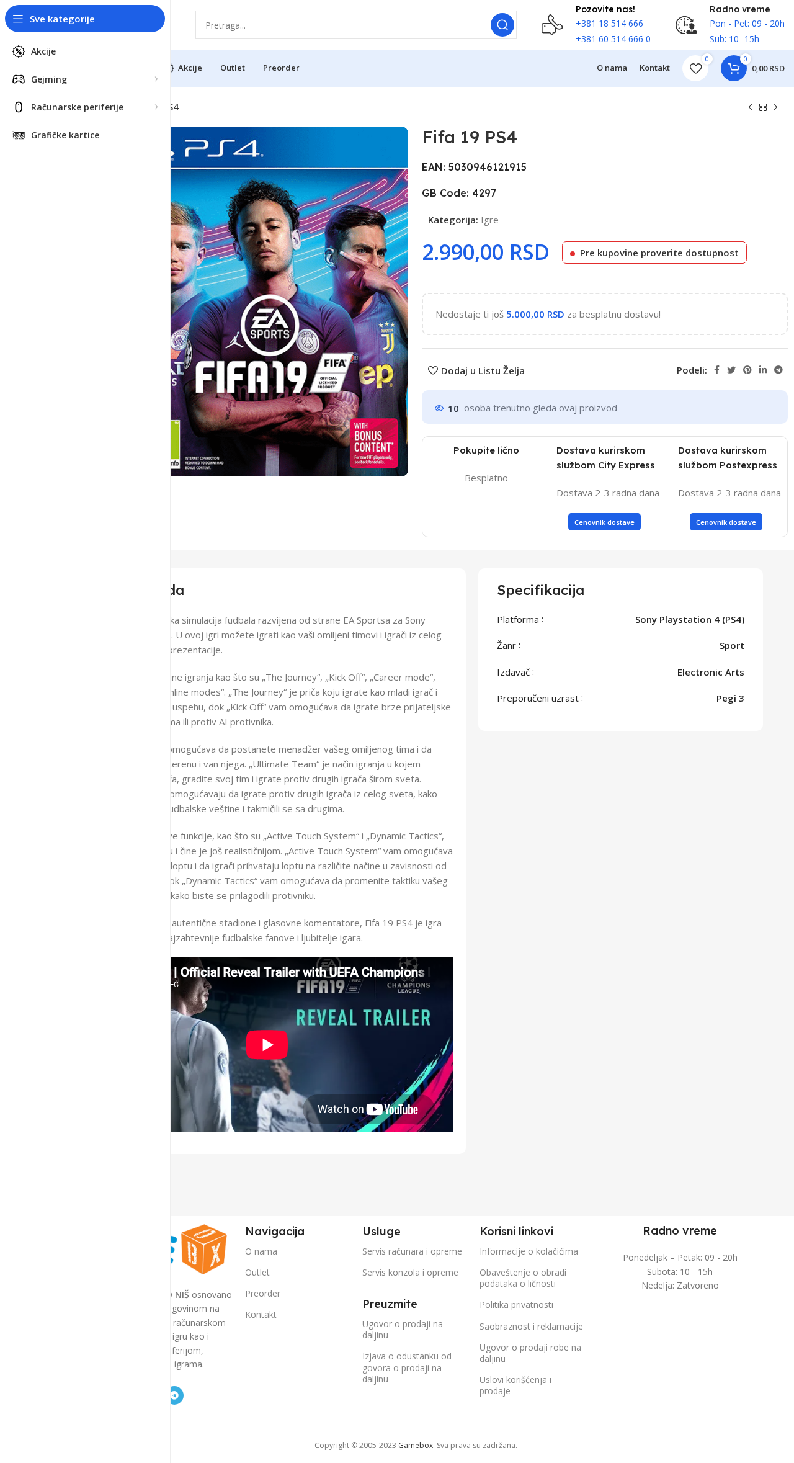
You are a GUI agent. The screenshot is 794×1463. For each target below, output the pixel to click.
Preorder (262, 1293)
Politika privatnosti (516, 1304)
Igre (490, 219)
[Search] (502, 25)
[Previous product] (750, 108)
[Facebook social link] (716, 370)
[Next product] (775, 108)
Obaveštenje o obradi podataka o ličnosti (523, 1277)
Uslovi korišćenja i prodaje (515, 1385)
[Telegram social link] (778, 370)
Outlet (257, 1272)
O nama (261, 1251)
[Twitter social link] (731, 370)
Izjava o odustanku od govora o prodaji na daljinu (407, 1367)
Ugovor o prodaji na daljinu (402, 1329)
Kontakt (261, 1314)
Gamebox (415, 1445)
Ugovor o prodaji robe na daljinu (530, 1352)
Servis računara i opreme (412, 1251)
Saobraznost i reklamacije (531, 1326)
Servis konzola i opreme (410, 1272)
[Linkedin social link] (763, 370)
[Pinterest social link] (747, 370)
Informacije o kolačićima (529, 1251)
